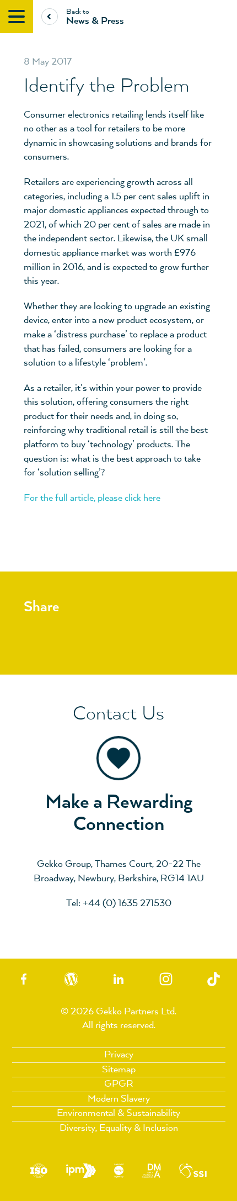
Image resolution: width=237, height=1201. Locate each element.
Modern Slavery (119, 1098)
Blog (71, 979)
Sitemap (119, 1069)
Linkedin (118, 979)
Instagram (166, 979)
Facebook (23, 979)
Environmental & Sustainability (118, 1113)
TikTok (213, 979)
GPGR (118, 1083)
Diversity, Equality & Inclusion (119, 1128)
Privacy (118, 1054)
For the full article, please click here (92, 498)
